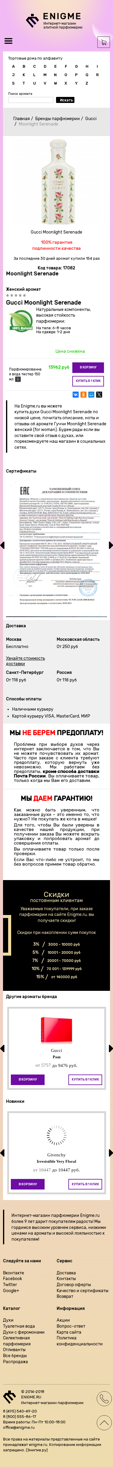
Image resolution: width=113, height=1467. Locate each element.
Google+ (11, 1290)
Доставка (66, 1273)
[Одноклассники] (83, 398)
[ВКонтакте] (76, 398)
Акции (63, 1320)
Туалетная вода (19, 1326)
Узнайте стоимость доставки (25, 661)
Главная (21, 118)
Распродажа (15, 1361)
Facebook (12, 1278)
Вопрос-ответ (71, 1326)
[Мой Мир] (91, 398)
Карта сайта (69, 1332)
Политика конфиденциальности (80, 1341)
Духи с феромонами (24, 1332)
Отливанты (14, 1349)
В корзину (88, 367)
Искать (66, 100)
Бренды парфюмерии (57, 118)
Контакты (66, 1278)
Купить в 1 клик (88, 381)
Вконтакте (13, 1273)
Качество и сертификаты (82, 1290)
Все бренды (15, 1355)
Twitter (10, 1284)
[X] (99, 398)
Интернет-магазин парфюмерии (45, 1215)
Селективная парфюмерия (17, 1341)
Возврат (65, 1296)
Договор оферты (74, 1284)
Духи (8, 1320)
